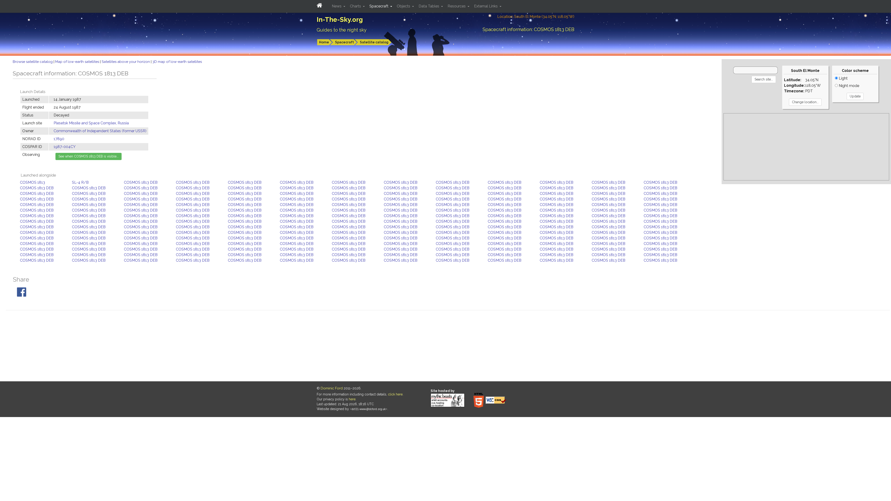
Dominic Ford (332, 388)
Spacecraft (344, 42)
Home (324, 42)
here (352, 399)
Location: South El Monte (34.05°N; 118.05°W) (535, 16)
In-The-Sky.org (340, 19)
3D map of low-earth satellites (177, 62)
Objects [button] (404, 6)
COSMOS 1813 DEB (141, 182)
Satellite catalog (374, 42)
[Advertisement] (806, 146)
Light (843, 78)
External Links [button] (486, 6)
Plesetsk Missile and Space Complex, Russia (91, 123)
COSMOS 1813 (32, 182)
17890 (59, 139)
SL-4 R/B (80, 182)
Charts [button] (356, 6)
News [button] (337, 6)
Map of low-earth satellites (77, 62)
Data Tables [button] (429, 6)
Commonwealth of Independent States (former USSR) (100, 131)
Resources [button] (457, 6)
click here (395, 394)
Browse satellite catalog (33, 62)
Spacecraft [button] (379, 6)
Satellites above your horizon (126, 62)
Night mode (848, 86)
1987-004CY (65, 147)
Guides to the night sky (342, 30)
